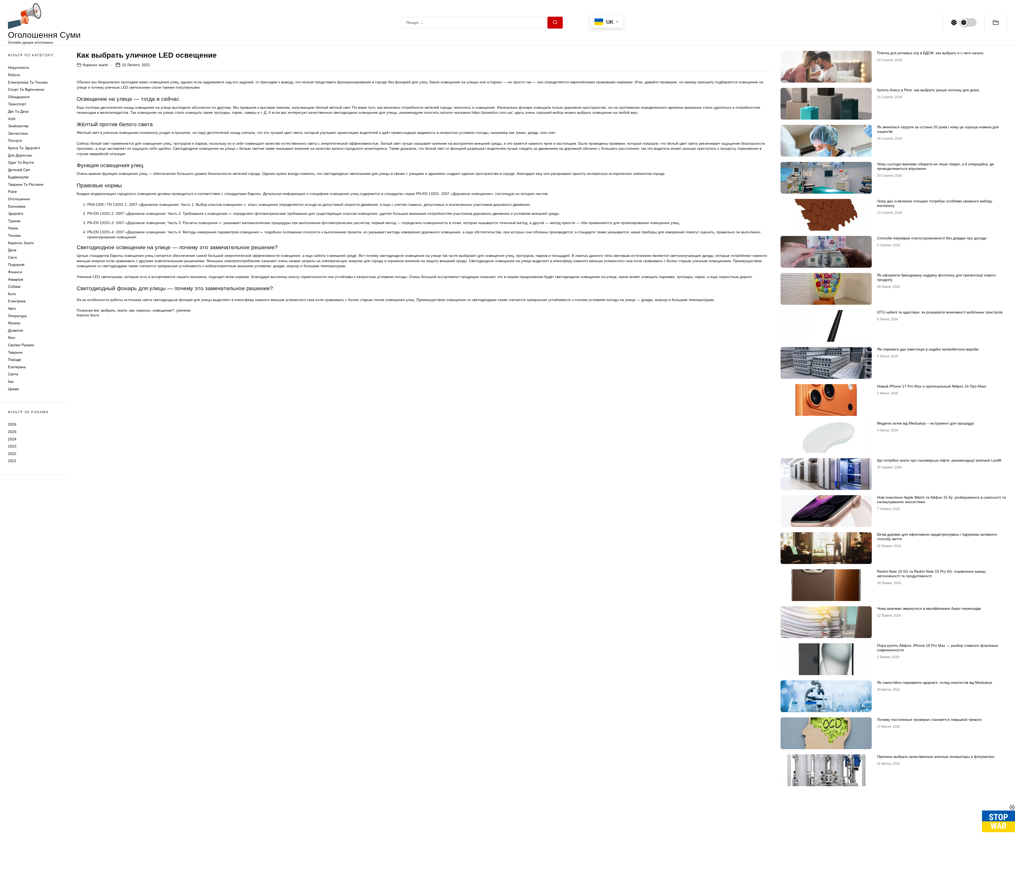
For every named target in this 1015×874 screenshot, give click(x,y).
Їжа (10, 381)
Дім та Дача (18, 111)
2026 (12, 424)
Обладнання (19, 97)
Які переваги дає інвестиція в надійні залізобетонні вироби (928, 349)
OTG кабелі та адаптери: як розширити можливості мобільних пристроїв (939, 312)
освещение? (163, 310)
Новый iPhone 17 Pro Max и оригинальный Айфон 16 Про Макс (931, 386)
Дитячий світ (19, 170)
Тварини (15, 352)
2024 (12, 439)
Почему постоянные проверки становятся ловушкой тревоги (929, 719)
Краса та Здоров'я (24, 148)
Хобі (11, 119)
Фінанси (15, 272)
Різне (12, 191)
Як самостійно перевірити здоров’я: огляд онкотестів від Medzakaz (934, 682)
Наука (13, 228)
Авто (12, 308)
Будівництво (18, 177)
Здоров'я (15, 213)
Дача (12, 250)
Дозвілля (15, 330)
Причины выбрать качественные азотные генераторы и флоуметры (935, 756)
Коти (12, 294)
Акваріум (15, 279)
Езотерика (17, 367)
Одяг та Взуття (21, 162)
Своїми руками (21, 345)
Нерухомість (18, 67)
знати (122, 310)
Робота (14, 75)
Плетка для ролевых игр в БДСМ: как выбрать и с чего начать (930, 53)
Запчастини (18, 133)
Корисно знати (21, 243)
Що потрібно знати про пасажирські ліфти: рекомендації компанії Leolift (939, 460)
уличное (183, 310)
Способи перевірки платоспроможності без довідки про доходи (931, 238)
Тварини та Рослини (25, 184)
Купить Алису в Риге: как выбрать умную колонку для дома (928, 90)
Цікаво (13, 389)
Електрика (17, 301)
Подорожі (16, 264)
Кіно (11, 337)
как (131, 310)
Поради (14, 359)
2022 (12, 454)
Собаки (14, 286)
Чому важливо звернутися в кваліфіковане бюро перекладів (929, 608)
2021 (12, 461)
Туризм (14, 221)
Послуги (15, 140)
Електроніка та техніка (28, 82)
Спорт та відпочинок (26, 89)
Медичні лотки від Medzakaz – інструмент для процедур (925, 423)
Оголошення (19, 199)
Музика (14, 323)
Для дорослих (20, 155)
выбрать (108, 310)
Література (17, 316)
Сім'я (12, 257)
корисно (143, 310)
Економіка (16, 206)
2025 (12, 432)
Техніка (14, 235)
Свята (13, 374)
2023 (12, 446)
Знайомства (18, 126)
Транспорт (17, 104)
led (96, 310)
